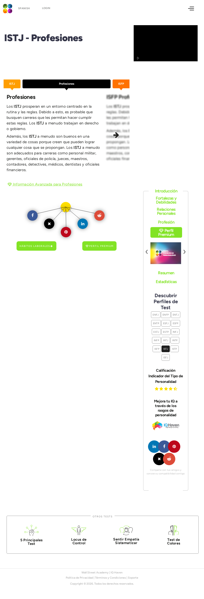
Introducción (166, 191)
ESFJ (166, 323)
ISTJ (165, 348)
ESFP (175, 323)
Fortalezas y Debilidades (166, 200)
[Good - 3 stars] (166, 388)
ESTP (166, 331)
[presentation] (146, 251)
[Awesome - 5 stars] (176, 388)
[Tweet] (159, 459)
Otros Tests (103, 516)
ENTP (156, 323)
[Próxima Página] (116, 135)
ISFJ (165, 357)
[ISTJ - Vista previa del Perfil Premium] (165, 253)
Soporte (133, 577)
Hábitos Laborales (35, 245)
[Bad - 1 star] (157, 388)
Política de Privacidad (79, 577)
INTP (175, 340)
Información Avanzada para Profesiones (47, 184)
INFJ (175, 331)
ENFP (166, 314)
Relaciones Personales (166, 211)
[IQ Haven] (165, 429)
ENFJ (156, 314)
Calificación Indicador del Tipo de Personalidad (165, 376)
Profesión (166, 222)
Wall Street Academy (95, 572)
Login (46, 8)
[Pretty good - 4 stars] (171, 388)
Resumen (166, 273)
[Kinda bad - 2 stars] (161, 388)
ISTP (174, 348)
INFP (156, 340)
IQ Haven (117, 572)
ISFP (156, 348)
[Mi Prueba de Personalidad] (7, 8)
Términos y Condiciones (110, 577)
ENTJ (176, 314)
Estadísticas (166, 282)
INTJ (165, 340)
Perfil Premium (101, 245)
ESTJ (156, 331)
